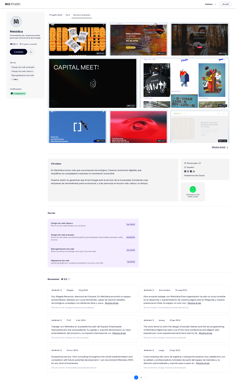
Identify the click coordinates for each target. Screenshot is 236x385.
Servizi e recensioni (81, 15)
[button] (77, 38)
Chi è (68, 15)
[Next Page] (146, 377)
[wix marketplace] (12, 4)
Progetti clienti (55, 15)
